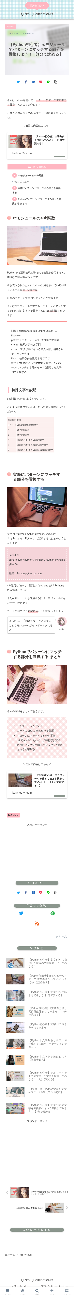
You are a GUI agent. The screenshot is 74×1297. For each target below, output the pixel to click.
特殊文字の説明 (21, 181)
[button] (66, 664)
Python (14, 815)
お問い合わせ (19, 1286)
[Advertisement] (37, 851)
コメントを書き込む (37, 1240)
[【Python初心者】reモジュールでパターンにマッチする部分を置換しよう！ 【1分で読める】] (33, 81)
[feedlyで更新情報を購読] (53, 913)
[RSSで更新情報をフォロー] (37, 923)
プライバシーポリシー (54, 1286)
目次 (35, 167)
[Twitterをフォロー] (21, 913)
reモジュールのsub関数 (30, 175)
